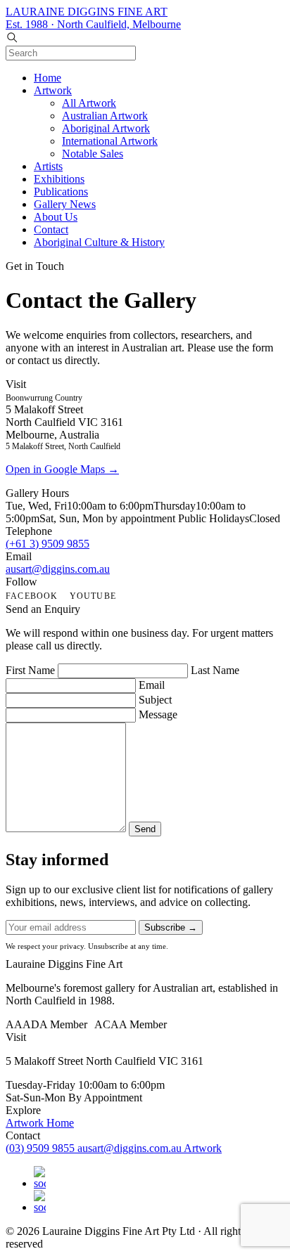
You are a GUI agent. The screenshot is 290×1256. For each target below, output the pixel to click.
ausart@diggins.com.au (58, 569)
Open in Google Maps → (62, 469)
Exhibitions (59, 179)
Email (152, 685)
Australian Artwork (105, 116)
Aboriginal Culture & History (99, 242)
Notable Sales (92, 154)
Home (47, 78)
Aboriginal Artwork (106, 128)
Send (145, 829)
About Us (55, 217)
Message (158, 714)
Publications (61, 192)
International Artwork (110, 141)
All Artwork (89, 103)
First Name (30, 670)
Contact (51, 229)
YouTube (93, 596)
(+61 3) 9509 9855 (47, 544)
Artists (48, 166)
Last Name (215, 670)
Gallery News (65, 204)
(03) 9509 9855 (41, 1148)
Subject (155, 700)
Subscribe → (170, 927)
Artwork (53, 90)
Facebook (32, 596)
